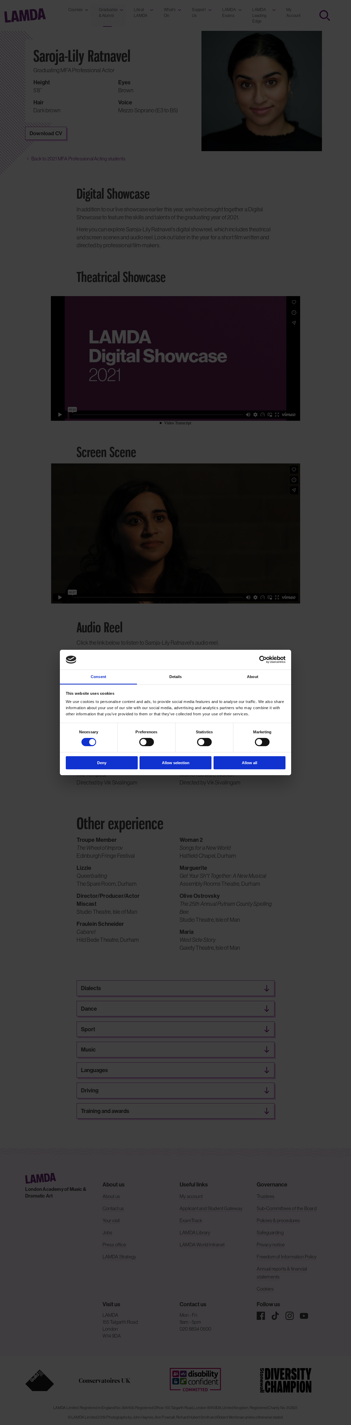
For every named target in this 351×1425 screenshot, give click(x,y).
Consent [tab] (98, 676)
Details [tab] (175, 676)
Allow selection (175, 763)
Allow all (249, 763)
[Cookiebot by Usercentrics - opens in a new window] (263, 659)
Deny (101, 763)
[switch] (146, 742)
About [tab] (252, 676)
